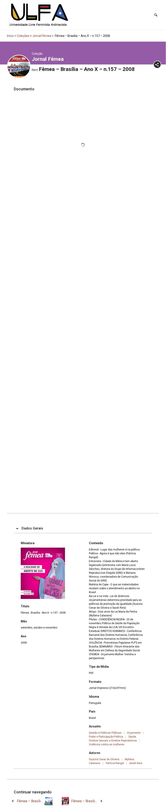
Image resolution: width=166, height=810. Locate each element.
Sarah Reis (135, 763)
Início (10, 36)
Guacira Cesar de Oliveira (104, 759)
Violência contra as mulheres (106, 744)
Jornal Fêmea (41, 36)
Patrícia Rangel (115, 763)
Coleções (23, 36)
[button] (156, 15)
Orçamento (134, 732)
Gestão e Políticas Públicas (105, 732)
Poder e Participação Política (106, 736)
